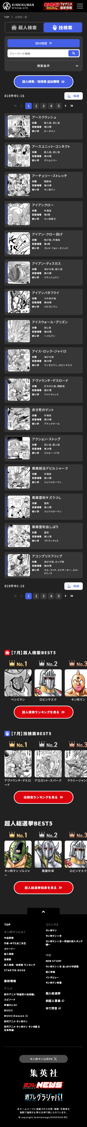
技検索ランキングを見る (41, 797)
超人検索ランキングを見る (40, 712)
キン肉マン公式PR (41, 1059)
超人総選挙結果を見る (41, 887)
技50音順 (41, 43)
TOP (6, 17)
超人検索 (27, 27)
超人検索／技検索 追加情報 (40, 81)
